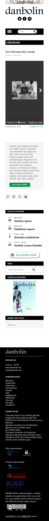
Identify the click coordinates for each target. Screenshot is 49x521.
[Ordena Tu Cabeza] (17, 516)
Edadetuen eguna (24, 229)
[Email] (25, 196)
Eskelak (8, 390)
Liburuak (9, 400)
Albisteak (9, 380)
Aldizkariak (10, 397)
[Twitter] (13, 196)
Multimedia (10, 383)
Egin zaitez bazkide (19, 185)
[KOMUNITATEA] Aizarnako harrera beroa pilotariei (23, 421)
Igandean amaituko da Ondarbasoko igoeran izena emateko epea (21, 426)
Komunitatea (11, 388)
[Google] (19, 196)
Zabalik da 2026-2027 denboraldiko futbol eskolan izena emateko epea (23, 438)
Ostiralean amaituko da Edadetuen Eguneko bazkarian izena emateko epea (23, 433)
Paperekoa (10, 385)
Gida (7, 392)
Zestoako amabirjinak (26, 237)
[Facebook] (7, 196)
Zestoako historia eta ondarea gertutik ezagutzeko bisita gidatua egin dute (22, 416)
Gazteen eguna (23, 221)
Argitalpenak (10, 395)
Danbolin (11, 324)
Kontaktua (10, 405)
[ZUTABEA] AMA (12, 430)
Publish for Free (37, 126)
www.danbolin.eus (13, 367)
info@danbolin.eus (13, 370)
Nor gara (9, 402)
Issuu (18, 126)
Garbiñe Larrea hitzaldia (28, 245)
